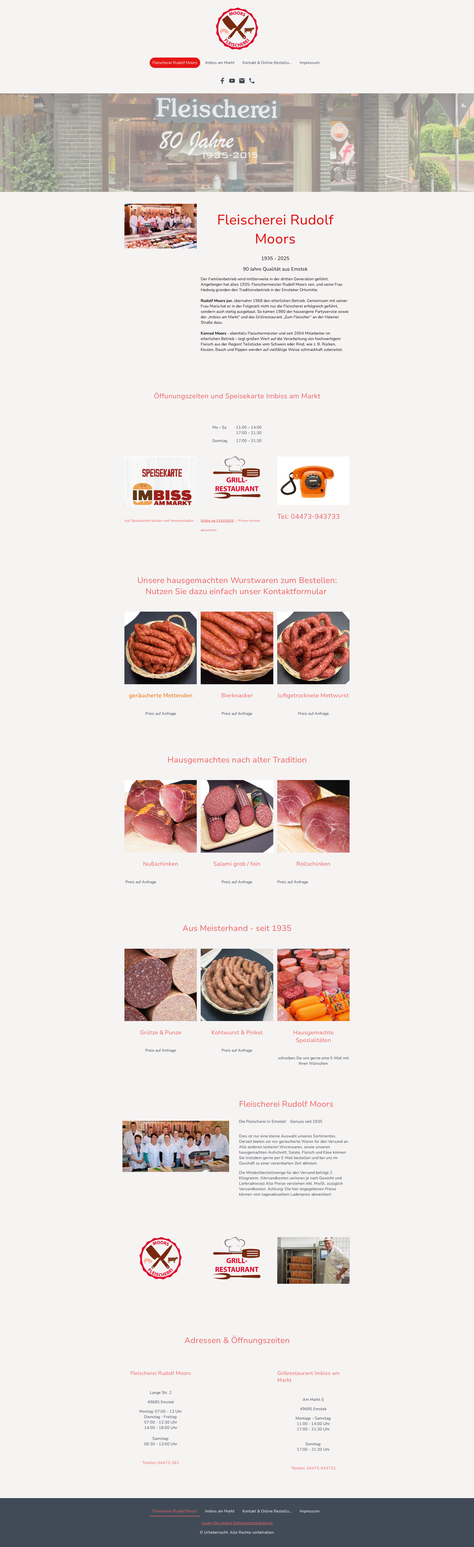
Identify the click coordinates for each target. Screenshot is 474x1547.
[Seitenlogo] (237, 29)
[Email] (242, 81)
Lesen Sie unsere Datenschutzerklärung (237, 1523)
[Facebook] (222, 81)
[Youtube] (232, 81)
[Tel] (252, 81)
